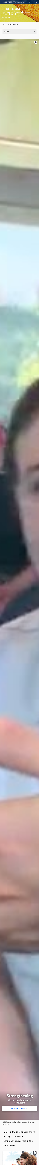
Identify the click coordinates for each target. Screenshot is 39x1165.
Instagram (3, 17)
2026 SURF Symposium (19, 1108)
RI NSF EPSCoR (12, 8)
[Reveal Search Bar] (36, 2)
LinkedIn (9, 17)
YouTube (7, 17)
